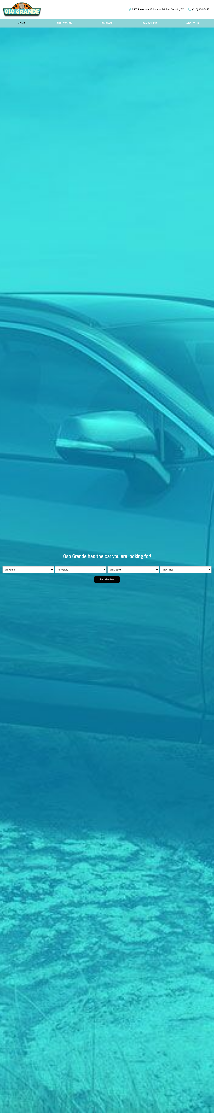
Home (21, 23)
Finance (107, 23)
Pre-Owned (64, 23)
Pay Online (149, 23)
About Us (192, 23)
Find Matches (107, 579)
